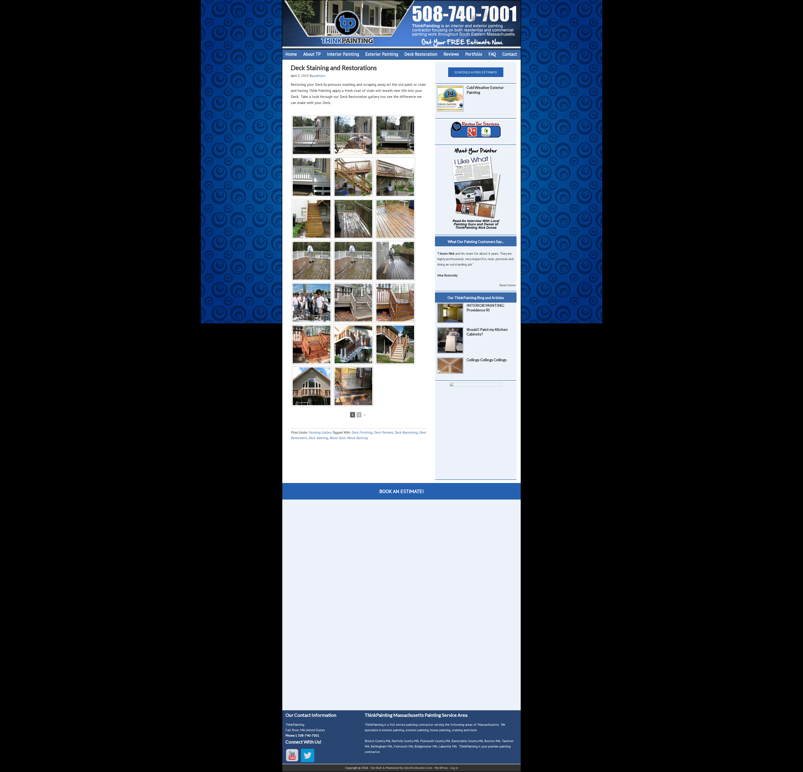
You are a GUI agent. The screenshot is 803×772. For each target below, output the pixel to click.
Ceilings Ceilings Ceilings (487, 359)
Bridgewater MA (425, 746)
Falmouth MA (403, 746)
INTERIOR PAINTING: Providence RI (486, 307)
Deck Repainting (406, 432)
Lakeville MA (448, 746)
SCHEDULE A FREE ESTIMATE (475, 72)
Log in (454, 768)
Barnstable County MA (467, 741)
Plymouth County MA (435, 741)
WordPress (441, 768)
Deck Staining (318, 438)
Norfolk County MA (405, 741)
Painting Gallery (320, 432)
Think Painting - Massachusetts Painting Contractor (401, 24)
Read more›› (508, 285)
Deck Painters (383, 432)
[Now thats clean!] (395, 219)
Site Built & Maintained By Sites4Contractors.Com (401, 768)
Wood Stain (337, 438)
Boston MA (492, 741)
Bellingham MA (381, 746)
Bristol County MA (377, 741)
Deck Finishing (362, 432)
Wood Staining (357, 438)
